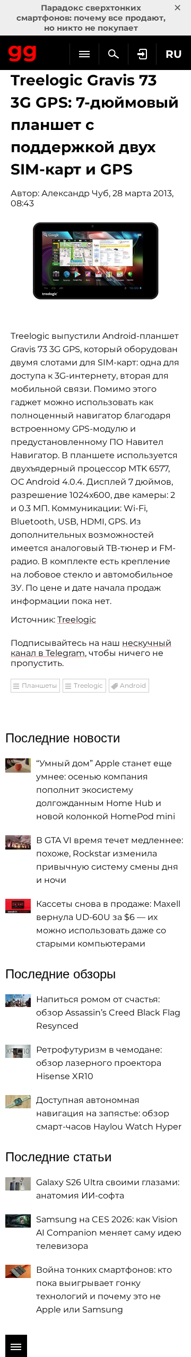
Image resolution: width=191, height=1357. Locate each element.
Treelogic (76, 620)
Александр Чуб (75, 193)
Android (133, 685)
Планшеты (39, 685)
